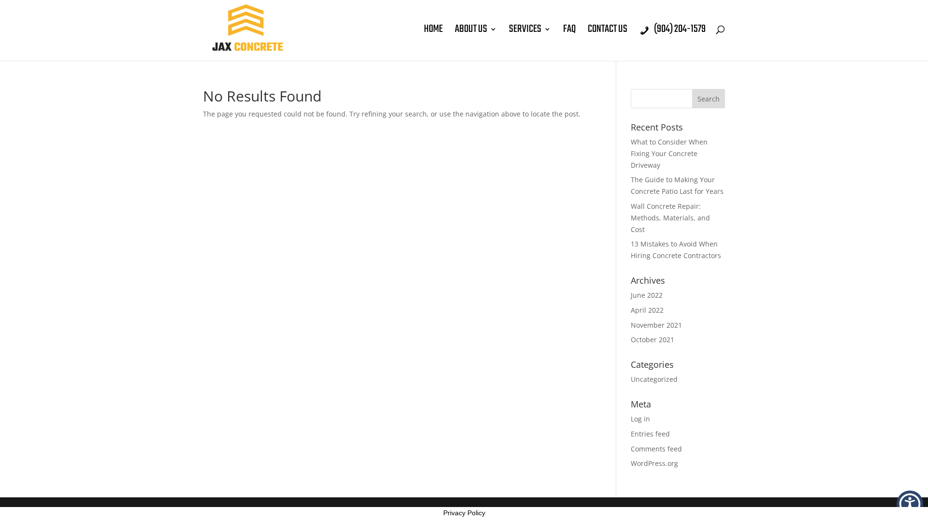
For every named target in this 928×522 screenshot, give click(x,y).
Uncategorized (654, 379)
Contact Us (607, 31)
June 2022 (647, 295)
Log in (640, 418)
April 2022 (647, 310)
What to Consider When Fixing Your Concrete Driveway (669, 153)
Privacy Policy (464, 513)
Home (433, 31)
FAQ (569, 31)
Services (525, 31)
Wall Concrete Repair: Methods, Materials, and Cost (670, 218)
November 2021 (656, 325)
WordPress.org (654, 463)
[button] (910, 504)
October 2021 (652, 339)
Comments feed (656, 448)
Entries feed (650, 433)
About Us (471, 31)
